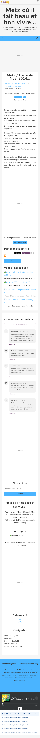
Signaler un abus (6, 675)
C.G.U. (15, 675)
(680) (11, 641)
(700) (9, 638)
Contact (33, 672)
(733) (11, 636)
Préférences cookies (19, 680)
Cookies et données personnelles (24, 677)
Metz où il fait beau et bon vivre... (20, 16)
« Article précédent (12, 238)
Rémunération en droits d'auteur (27, 675)
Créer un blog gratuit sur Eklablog (12, 672)
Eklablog (34, 664)
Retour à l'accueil (20, 242)
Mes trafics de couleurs (13, 86)
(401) (11, 644)
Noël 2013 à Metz (19, 93)
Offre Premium (9, 677)
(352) (13, 646)
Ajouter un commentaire (20, 325)
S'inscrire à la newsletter (12, 261)
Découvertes (9, 93)
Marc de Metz (24, 520)
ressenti (33, 93)
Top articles (26, 672)
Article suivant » (29, 238)
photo (28, 93)
